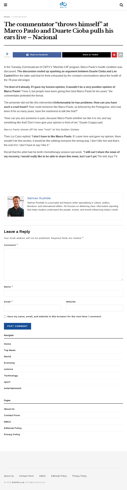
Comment (11, 244)
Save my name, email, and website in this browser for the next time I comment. (54, 316)
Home (7, 17)
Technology (11, 375)
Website (71, 301)
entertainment (20, 17)
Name (8, 286)
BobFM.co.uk (18, 482)
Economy (9, 362)
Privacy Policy (12, 434)
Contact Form (12, 415)
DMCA (7, 421)
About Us (9, 409)
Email (8, 301)
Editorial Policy (13, 428)
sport (7, 382)
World (7, 356)
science (8, 369)
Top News (10, 350)
